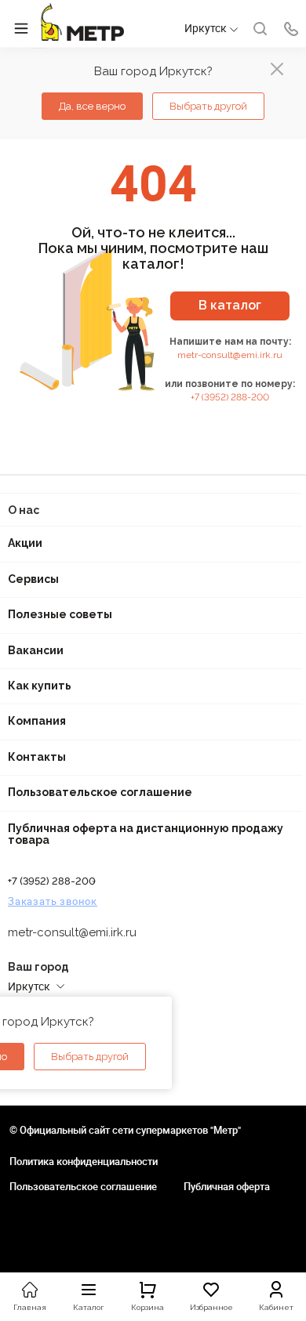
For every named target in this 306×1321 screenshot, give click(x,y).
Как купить (39, 685)
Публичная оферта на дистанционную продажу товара (145, 834)
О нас (23, 510)
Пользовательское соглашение (100, 792)
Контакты (37, 757)
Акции (25, 543)
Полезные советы (60, 614)
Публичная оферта (227, 1186)
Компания (37, 721)
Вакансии (36, 650)
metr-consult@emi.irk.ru (229, 354)
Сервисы (33, 579)
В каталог (230, 305)
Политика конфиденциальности (83, 1161)
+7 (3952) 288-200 (230, 397)
